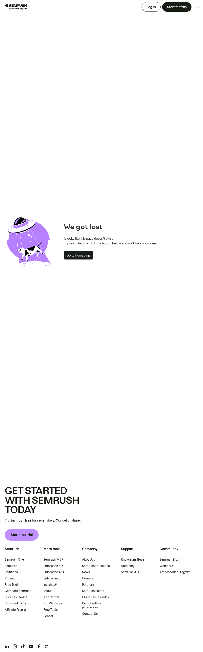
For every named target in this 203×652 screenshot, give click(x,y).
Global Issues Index (95, 597)
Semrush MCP (53, 559)
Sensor (48, 616)
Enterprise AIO (53, 572)
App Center (51, 597)
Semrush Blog (169, 559)
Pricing (9, 578)
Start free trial (22, 535)
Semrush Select (93, 591)
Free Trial (11, 584)
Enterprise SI (52, 578)
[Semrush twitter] (47, 646)
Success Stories (16, 597)
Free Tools (50, 609)
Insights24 (50, 584)
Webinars (166, 566)
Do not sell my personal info (92, 605)
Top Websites (52, 603)
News (86, 572)
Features (11, 566)
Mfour (47, 591)
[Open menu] (198, 7)
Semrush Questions (96, 566)
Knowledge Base (132, 559)
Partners (88, 584)
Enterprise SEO (54, 566)
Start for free (177, 7)
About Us (88, 559)
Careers (88, 578)
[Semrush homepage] (15, 7)
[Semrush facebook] (39, 646)
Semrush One (14, 559)
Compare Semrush (18, 591)
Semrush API (130, 572)
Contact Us (90, 613)
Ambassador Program (175, 572)
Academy (128, 566)
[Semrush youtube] (31, 646)
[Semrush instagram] (15, 646)
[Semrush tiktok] (23, 646)
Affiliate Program (17, 609)
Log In (151, 7)
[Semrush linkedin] (7, 646)
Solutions (11, 572)
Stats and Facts (15, 603)
